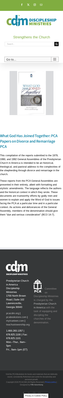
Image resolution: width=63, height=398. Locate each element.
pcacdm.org (12, 313)
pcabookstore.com (16, 317)
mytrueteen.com (15, 320)
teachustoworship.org (18, 324)
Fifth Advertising (36, 385)
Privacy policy (50, 382)
